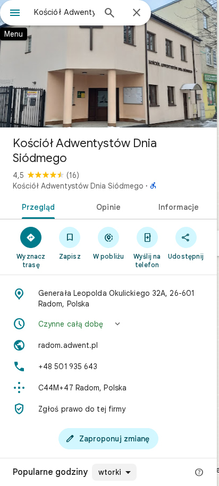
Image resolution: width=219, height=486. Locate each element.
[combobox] (64, 12)
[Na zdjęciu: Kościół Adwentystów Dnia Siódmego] (108, 63)
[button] (108, 324)
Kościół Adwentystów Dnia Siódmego (78, 186)
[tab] (36, 206)
